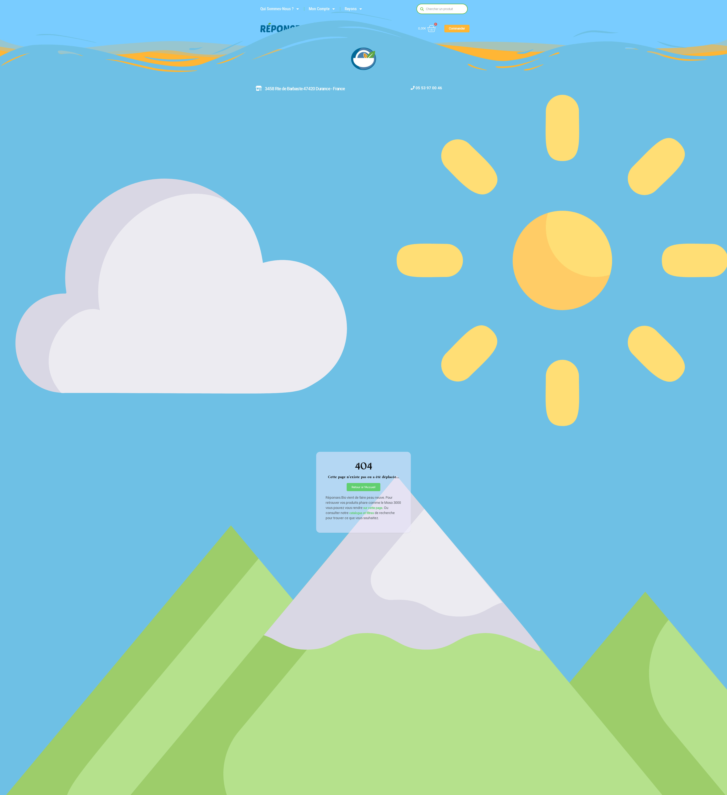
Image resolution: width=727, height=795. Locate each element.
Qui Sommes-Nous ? (277, 8)
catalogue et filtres (361, 513)
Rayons (351, 8)
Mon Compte (319, 8)
